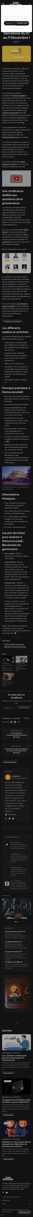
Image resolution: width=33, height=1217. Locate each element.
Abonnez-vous (22, 23)
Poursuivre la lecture (16, 28)
